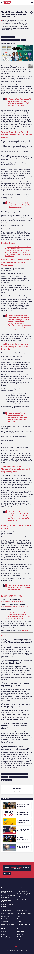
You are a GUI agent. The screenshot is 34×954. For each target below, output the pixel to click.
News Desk (20, 931)
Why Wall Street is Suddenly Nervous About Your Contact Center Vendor (17, 251)
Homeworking (5, 916)
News (23, 40)
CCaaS (25, 777)
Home (2, 9)
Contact (3, 934)
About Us (4, 931)
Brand (19, 937)
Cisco (18, 919)
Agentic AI (5, 774)
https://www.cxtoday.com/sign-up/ (12, 601)
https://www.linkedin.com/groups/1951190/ (15, 606)
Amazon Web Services (24, 913)
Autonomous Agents (15, 777)
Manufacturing (21, 899)
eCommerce (20, 896)
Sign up (7, 873)
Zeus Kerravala (6, 780)
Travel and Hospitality (23, 894)
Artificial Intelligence (7, 913)
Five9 (18, 916)
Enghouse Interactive (23, 924)
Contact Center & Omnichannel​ (10, 40)
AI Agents (4, 777)
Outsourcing (20, 902)
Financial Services (22, 891)
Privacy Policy (5, 937)
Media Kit (20, 934)
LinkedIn (25, 630)
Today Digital (19, 950)
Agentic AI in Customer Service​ (18, 774)
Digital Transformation (8, 924)
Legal (18, 940)
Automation (5, 922)
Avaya (19, 922)
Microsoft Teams (6, 919)
